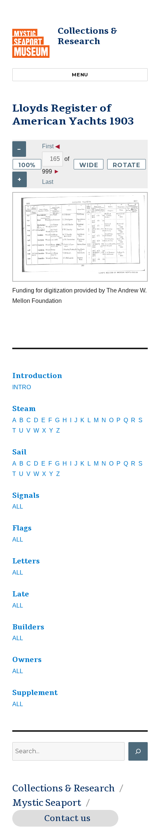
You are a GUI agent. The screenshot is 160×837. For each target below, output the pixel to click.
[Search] (138, 751)
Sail (19, 452)
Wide (88, 165)
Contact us (67, 818)
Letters (26, 561)
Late (20, 594)
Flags (22, 528)
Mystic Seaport (46, 803)
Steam (24, 409)
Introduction (37, 376)
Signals (25, 495)
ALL (17, 506)
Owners (27, 660)
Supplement (35, 693)
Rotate (126, 165)
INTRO (21, 387)
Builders (28, 627)
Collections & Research (87, 36)
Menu (80, 74)
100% (27, 165)
